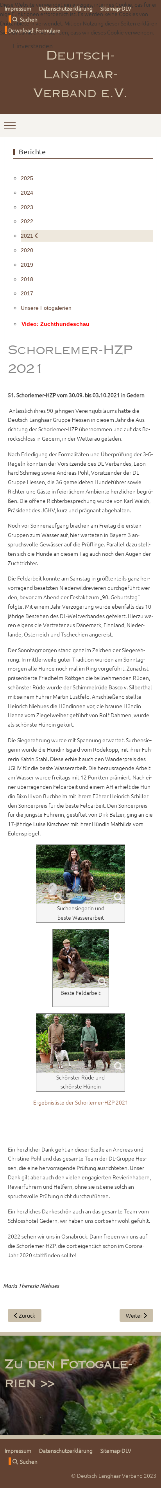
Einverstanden (33, 45)
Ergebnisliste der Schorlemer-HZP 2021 (80, 1102)
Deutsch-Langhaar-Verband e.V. (80, 74)
